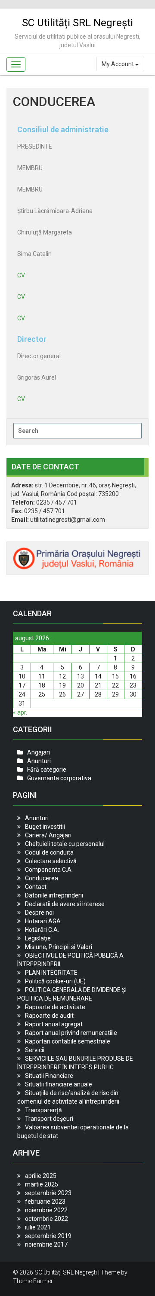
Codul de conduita (49, 852)
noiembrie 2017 (46, 1244)
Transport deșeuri (49, 1118)
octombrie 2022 (46, 1218)
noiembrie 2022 (46, 1210)
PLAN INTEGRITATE (51, 972)
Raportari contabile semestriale (67, 1041)
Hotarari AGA (43, 921)
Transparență (43, 1110)
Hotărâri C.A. (42, 929)
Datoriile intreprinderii (54, 895)
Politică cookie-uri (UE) (55, 981)
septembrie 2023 (48, 1193)
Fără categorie (46, 769)
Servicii (34, 1050)
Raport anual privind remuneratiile (71, 1032)
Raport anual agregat (54, 1024)
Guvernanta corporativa (59, 778)
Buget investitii (45, 826)
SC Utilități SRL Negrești (77, 23)
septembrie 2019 (48, 1235)
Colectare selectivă (51, 861)
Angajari (38, 752)
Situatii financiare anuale (58, 1084)
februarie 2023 (45, 1201)
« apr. (20, 712)
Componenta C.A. (49, 869)
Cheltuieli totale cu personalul (65, 843)
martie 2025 (41, 1184)
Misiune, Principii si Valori (58, 946)
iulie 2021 (38, 1227)
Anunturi (39, 761)
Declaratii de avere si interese (65, 904)
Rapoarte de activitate (55, 1007)
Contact (35, 886)
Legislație (38, 938)
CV (21, 275)
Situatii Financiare (49, 1075)
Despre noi (39, 912)
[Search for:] (77, 430)
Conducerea (41, 878)
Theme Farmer (33, 1281)
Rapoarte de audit (49, 1015)
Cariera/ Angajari (48, 835)
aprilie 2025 (40, 1175)
